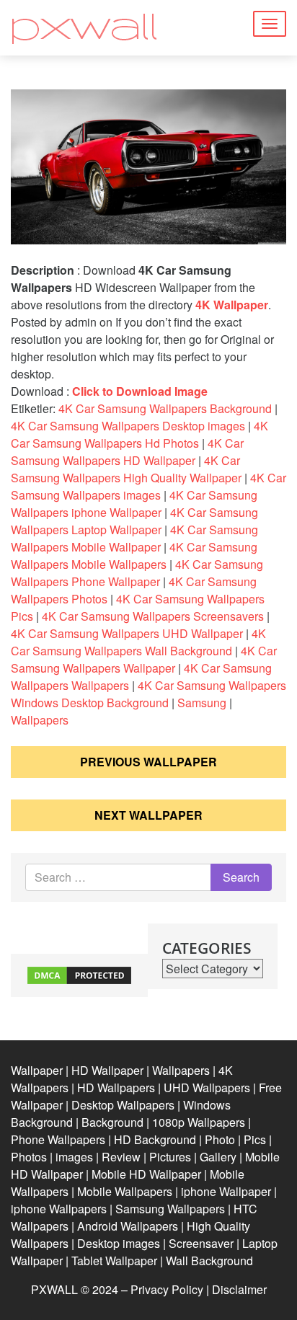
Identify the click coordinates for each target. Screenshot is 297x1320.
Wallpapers (39, 720)
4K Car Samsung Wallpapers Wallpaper (144, 659)
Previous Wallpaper (148, 761)
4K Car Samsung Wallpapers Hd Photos (139, 434)
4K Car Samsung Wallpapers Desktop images (128, 425)
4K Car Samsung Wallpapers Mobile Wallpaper (134, 538)
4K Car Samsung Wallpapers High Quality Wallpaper (126, 469)
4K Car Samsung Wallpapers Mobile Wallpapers (134, 555)
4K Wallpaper (231, 304)
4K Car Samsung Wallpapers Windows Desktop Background (148, 694)
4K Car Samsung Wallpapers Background (165, 408)
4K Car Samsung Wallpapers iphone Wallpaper (134, 504)
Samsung (201, 702)
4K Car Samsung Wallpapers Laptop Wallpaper (134, 521)
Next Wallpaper (148, 815)
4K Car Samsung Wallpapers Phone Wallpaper (137, 573)
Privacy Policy (166, 1289)
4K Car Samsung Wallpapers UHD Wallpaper (127, 633)
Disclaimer (239, 1289)
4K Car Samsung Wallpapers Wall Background (138, 642)
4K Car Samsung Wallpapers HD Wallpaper (127, 452)
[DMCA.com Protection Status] (79, 973)
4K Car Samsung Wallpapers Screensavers (153, 616)
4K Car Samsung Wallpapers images (148, 486)
